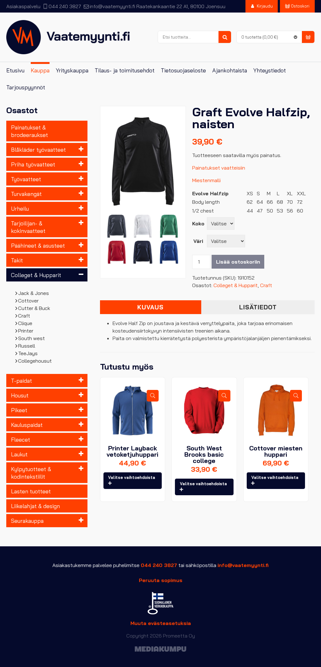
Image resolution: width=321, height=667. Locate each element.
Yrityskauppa (72, 70)
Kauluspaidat (27, 424)
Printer (25, 331)
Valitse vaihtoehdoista (131, 477)
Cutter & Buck (34, 308)
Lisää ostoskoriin (238, 262)
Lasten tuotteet (31, 491)
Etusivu (15, 70)
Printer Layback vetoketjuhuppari (132, 451)
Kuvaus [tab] (150, 307)
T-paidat (21, 380)
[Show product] (153, 396)
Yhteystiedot (269, 70)
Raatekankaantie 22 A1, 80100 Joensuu (180, 6)
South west (31, 338)
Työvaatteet (26, 179)
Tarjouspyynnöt (25, 87)
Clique (25, 323)
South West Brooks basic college (204, 454)
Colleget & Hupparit (36, 274)
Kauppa (40, 70)
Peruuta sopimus (160, 580)
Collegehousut (35, 361)
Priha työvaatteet (33, 164)
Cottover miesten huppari (276, 451)
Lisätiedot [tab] (258, 307)
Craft (24, 315)
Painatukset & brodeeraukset (29, 131)
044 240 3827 (65, 6)
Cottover (28, 300)
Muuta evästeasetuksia (160, 623)
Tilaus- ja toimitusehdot (125, 70)
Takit (17, 260)
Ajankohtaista (229, 70)
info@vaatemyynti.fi (112, 6)
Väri (198, 241)
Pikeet (19, 410)
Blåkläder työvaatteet (38, 149)
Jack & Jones (33, 293)
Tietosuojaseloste (183, 70)
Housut (20, 395)
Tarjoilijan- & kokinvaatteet (28, 227)
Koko (198, 223)
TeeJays (28, 353)
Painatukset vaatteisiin (218, 168)
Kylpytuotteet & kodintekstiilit (31, 472)
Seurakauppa (27, 520)
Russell (26, 346)
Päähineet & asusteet (38, 245)
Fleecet (20, 439)
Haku (224, 37)
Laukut (19, 454)
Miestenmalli (206, 180)
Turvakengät (26, 193)
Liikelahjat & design (35, 505)
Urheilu (20, 208)
